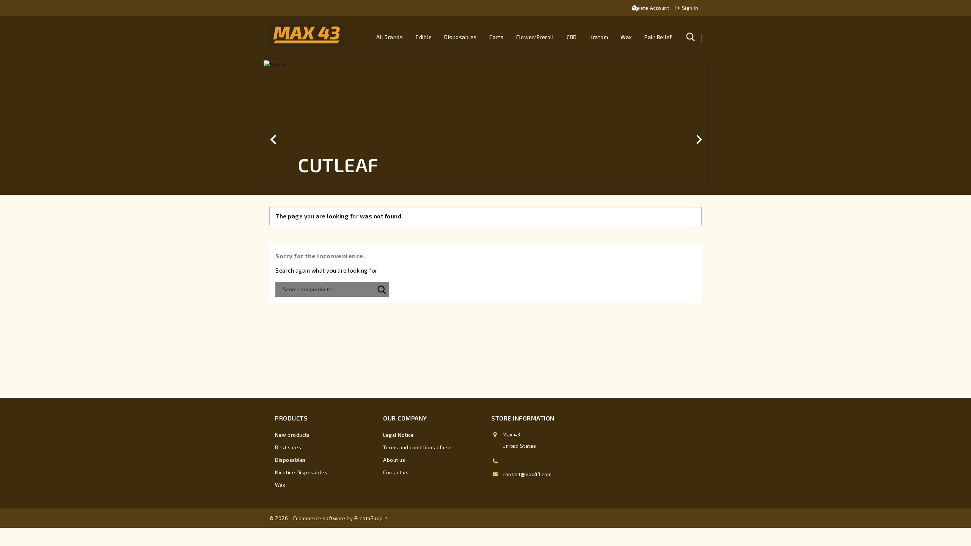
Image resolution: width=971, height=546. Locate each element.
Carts (496, 37)
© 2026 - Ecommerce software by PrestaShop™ (328, 518)
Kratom (598, 37)
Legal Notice (398, 435)
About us (394, 460)
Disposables (460, 37)
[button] (297, 124)
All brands (389, 37)
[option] (485, 124)
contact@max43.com (527, 474)
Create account (651, 8)
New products (292, 435)
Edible (424, 37)
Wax (626, 37)
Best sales (288, 447)
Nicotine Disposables (301, 472)
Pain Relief (658, 37)
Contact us (396, 472)
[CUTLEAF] (485, 64)
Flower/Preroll (535, 37)
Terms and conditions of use (417, 447)
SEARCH (381, 289)
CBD (572, 37)
